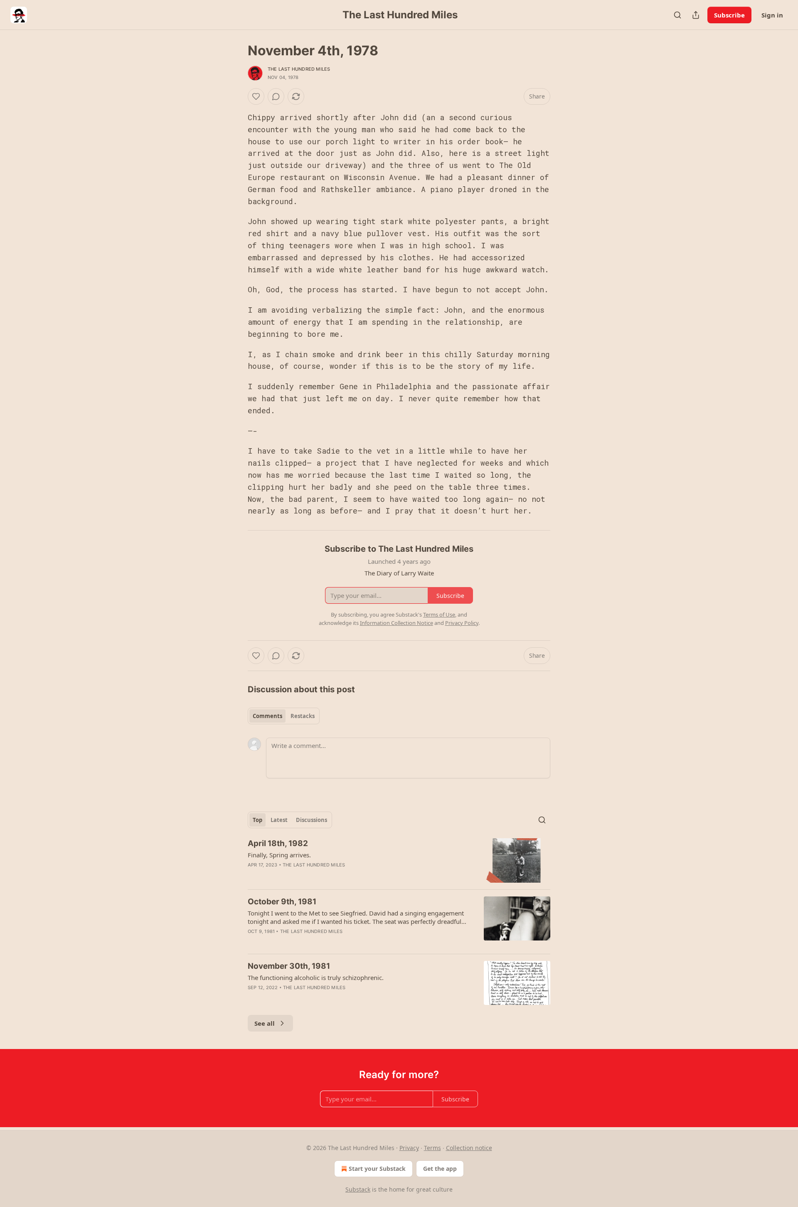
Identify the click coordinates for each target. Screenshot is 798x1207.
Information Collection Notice (396, 623)
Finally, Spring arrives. (279, 855)
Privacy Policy (461, 623)
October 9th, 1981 (282, 901)
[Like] (256, 96)
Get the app (440, 1168)
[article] (399, 860)
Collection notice (469, 1148)
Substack (357, 1189)
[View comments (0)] (276, 96)
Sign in (772, 15)
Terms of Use (439, 614)
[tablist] (284, 716)
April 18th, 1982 (278, 843)
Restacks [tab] (303, 716)
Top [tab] (257, 820)
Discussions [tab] (311, 820)
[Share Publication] (695, 15)
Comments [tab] (267, 716)
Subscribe (729, 15)
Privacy (409, 1148)
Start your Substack (377, 1168)
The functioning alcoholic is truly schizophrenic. (316, 977)
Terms (432, 1148)
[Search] (677, 15)
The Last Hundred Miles (299, 69)
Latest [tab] (279, 820)
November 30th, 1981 (289, 966)
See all (264, 1023)
